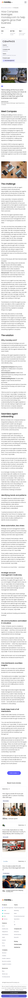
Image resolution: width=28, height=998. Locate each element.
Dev (5, 916)
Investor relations (6, 958)
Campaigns (7, 913)
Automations (5, 934)
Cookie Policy (12, 989)
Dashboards (5, 929)
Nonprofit (16, 937)
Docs (3, 943)
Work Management (8, 907)
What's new (5, 974)
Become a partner (6, 961)
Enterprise (16, 931)
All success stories (6, 7)
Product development (19, 916)
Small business (17, 934)
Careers (4, 955)
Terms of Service (19, 989)
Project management (19, 907)
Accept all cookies (14, 996)
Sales (15, 913)
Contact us (17, 947)
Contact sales (18, 944)
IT (14, 922)
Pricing (16, 941)
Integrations (5, 931)
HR (14, 924)
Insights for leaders (6, 964)
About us (4, 953)
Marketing (16, 910)
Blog (3, 971)
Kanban (4, 940)
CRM (5, 910)
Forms (3, 945)
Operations (16, 919)
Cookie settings (14, 992)
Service (5, 919)
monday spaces (6, 976)
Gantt (3, 937)
